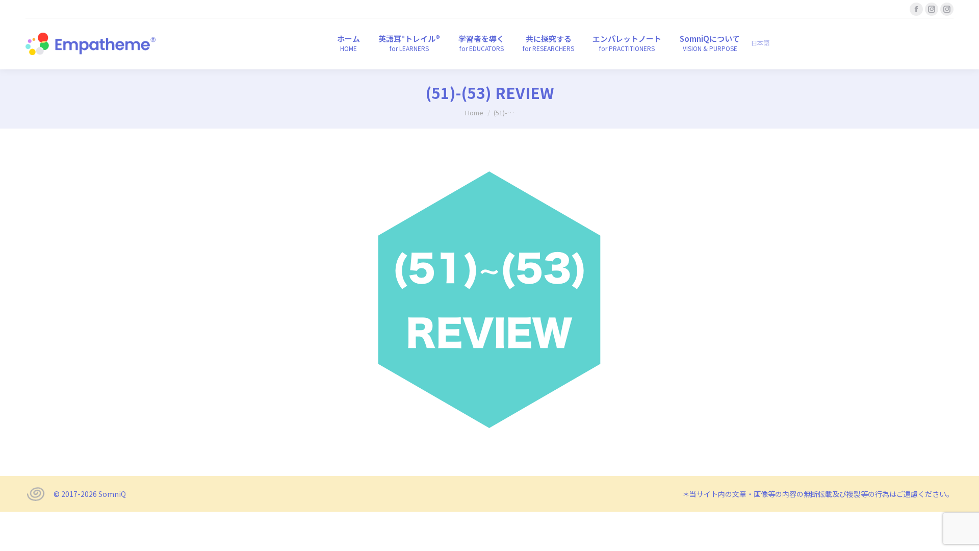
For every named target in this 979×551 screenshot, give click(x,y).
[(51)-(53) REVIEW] (489, 299)
